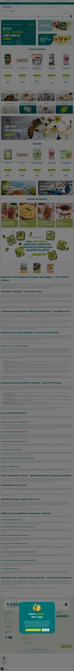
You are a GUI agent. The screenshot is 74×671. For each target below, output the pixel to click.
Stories (44, 377)
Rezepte (48, 6)
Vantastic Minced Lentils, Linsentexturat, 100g (37, 163)
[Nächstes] (71, 16)
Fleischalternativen (54, 396)
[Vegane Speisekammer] (9, 108)
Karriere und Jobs (8, 623)
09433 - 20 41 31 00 (25, 637)
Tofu (69, 348)
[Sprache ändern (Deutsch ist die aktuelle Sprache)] (4, 11)
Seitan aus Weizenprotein (13, 349)
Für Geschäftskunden (9, 627)
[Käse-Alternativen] (28, 95)
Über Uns (6, 615)
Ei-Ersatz (59, 443)
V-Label (26, 417)
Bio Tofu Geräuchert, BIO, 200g (8, 163)
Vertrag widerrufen (66, 646)
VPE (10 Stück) (66, 78)
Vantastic (54, 6)
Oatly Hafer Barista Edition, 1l (51, 68)
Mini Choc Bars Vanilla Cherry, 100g (66, 68)
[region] (37, 69)
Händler (70, 13)
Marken (39, 6)
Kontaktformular (6, 506)
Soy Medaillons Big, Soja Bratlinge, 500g (66, 163)
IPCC (11, 326)
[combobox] (24, 7)
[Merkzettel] (7, 11)
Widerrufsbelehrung (8, 625)
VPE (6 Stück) (37, 78)
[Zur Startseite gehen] (7, 7)
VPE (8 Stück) (8, 78)
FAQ (25, 506)
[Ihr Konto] (10, 11)
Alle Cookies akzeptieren (33, 630)
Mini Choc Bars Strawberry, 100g (52, 163)
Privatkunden (64, 13)
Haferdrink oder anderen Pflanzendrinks (34, 392)
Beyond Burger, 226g (8, 67)
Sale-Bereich (33, 509)
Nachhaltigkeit (7, 617)
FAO (6, 326)
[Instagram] (64, 616)
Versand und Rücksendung (9, 621)
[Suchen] (35, 7)
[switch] (4, 663)
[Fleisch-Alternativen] (9, 95)
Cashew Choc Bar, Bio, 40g (22, 68)
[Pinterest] (61, 616)
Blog (53, 503)
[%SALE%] (64, 108)
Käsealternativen (13, 436)
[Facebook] (58, 616)
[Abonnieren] (66, 604)
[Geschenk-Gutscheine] (28, 108)
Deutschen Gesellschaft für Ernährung (32, 335)
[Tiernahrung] (46, 108)
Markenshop (52, 481)
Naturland (45, 417)
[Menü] (6, 656)
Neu (58, 6)
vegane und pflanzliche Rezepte (23, 502)
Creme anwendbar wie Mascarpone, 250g (37, 68)
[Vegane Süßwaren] (64, 95)
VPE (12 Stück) (22, 78)
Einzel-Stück (8, 75)
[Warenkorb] (13, 11)
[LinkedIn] (67, 616)
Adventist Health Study (25, 337)
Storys (44, 6)
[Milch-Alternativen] (46, 95)
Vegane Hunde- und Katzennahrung (7, 469)
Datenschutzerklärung (44, 626)
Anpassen (45, 630)
